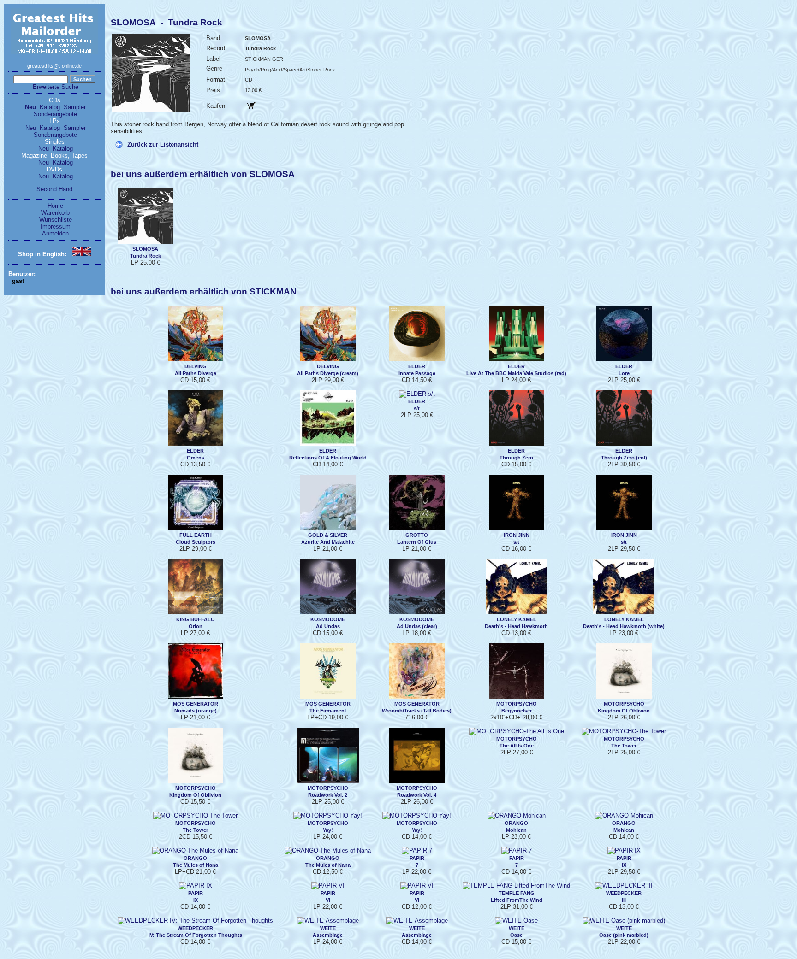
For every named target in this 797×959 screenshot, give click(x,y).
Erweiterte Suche (55, 86)
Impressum (56, 226)
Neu (30, 107)
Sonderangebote (55, 114)
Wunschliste (55, 219)
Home (55, 205)
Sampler (75, 107)
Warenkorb (55, 212)
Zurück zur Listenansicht (162, 144)
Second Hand (54, 189)
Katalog (50, 107)
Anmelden (55, 233)
